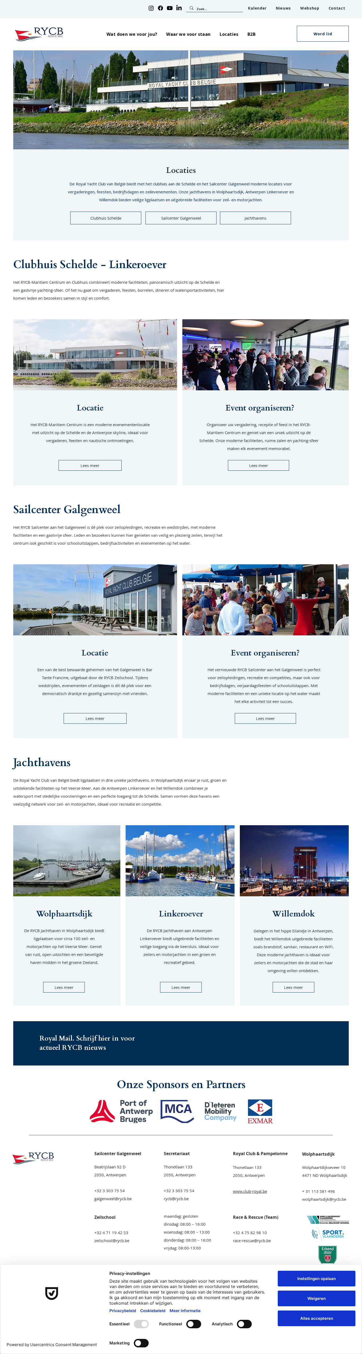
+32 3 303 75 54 (109, 1190)
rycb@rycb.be (176, 1198)
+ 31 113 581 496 (318, 1191)
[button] (132, 34)
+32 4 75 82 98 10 (250, 1232)
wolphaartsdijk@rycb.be (324, 1199)
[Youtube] (169, 8)
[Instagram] (151, 8)
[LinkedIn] (179, 8)
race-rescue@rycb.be (252, 1240)
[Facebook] (160, 8)
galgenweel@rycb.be (113, 1198)
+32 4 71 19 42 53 (111, 1232)
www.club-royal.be (250, 1191)
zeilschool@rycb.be (111, 1240)
